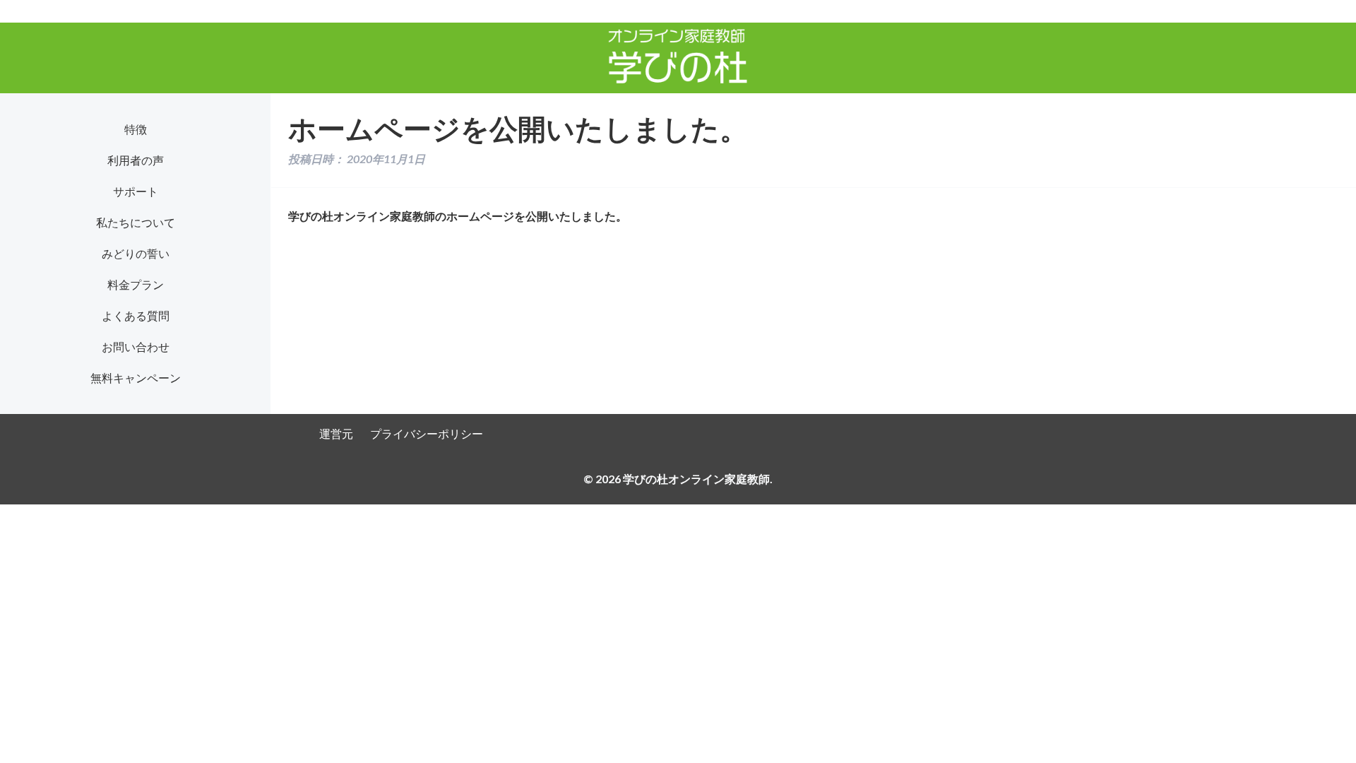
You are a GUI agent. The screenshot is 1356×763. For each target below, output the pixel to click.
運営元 (336, 433)
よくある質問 (136, 315)
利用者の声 (135, 160)
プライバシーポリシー (426, 433)
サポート (135, 191)
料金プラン (135, 284)
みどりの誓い (136, 253)
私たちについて (135, 222)
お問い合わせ (136, 346)
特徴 (135, 129)
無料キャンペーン (135, 377)
